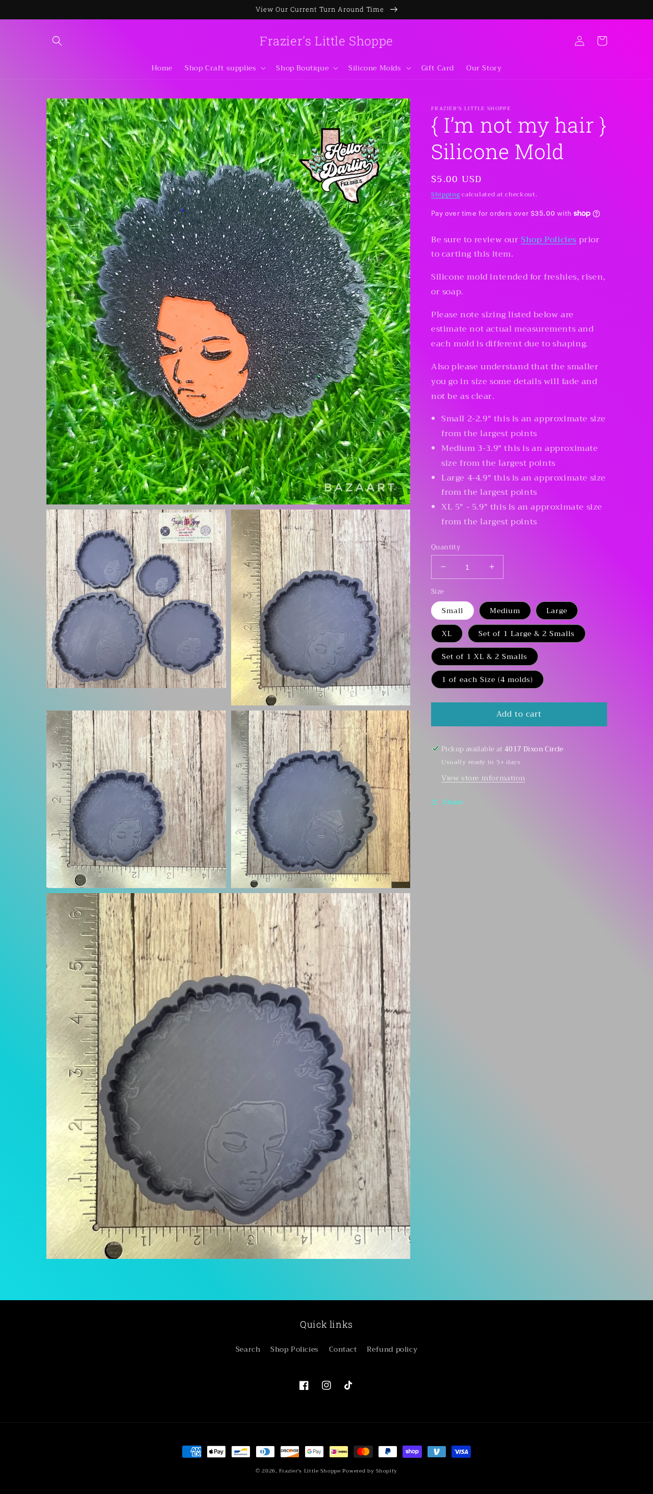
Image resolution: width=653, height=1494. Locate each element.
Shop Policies (548, 239)
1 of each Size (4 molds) (487, 679)
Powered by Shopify (369, 1470)
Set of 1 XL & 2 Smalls (485, 656)
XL (447, 633)
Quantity (445, 547)
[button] (57, 41)
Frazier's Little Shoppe (310, 1470)
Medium (505, 610)
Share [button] (453, 801)
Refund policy (392, 1349)
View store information (483, 777)
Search (248, 1349)
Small (452, 610)
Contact (343, 1349)
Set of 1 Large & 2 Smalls (527, 633)
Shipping (445, 194)
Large (556, 610)
